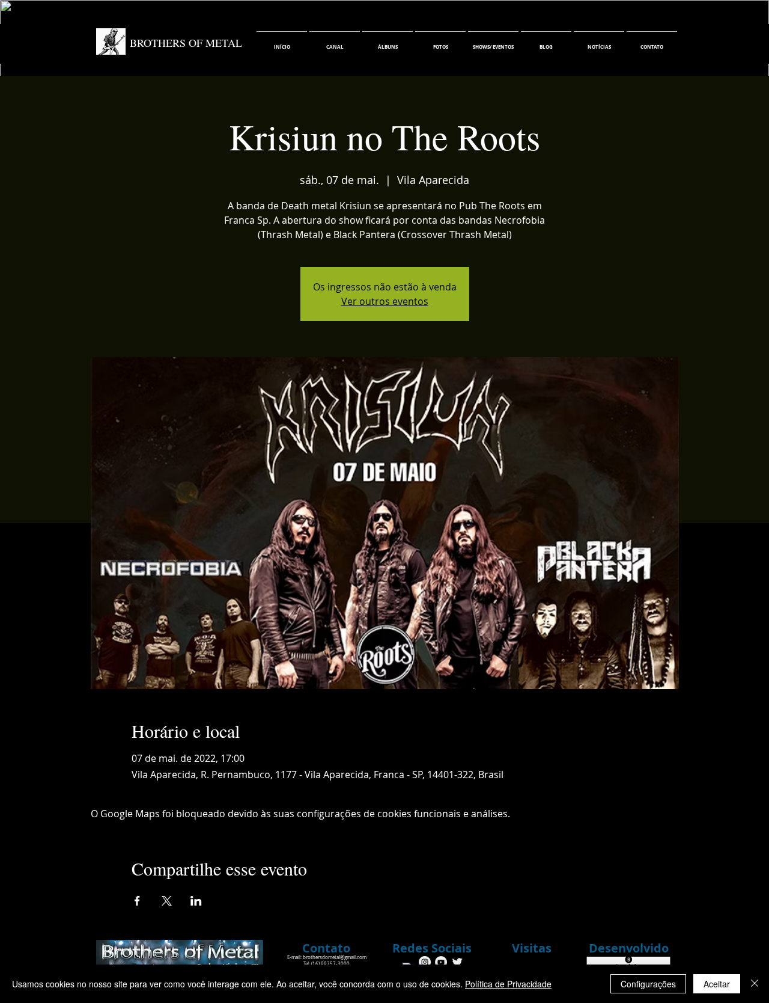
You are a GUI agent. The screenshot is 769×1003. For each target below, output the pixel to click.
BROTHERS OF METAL (186, 42)
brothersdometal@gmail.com (334, 957)
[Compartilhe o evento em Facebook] (137, 901)
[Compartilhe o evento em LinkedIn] (196, 901)
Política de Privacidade (508, 984)
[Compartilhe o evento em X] (166, 901)
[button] (432, 948)
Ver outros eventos (384, 301)
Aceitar (717, 984)
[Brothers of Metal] (425, 962)
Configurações (648, 984)
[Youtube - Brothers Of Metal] (441, 962)
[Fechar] (754, 983)
